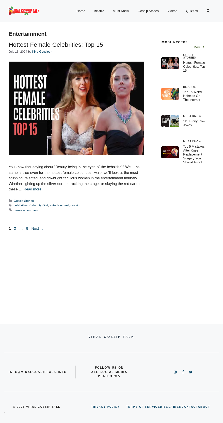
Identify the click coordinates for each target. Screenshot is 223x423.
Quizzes (192, 11)
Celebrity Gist (38, 205)
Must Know (121, 11)
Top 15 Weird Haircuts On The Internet (192, 96)
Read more (32, 189)
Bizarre (99, 11)
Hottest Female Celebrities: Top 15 (56, 44)
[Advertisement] (183, 240)
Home (80, 11)
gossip (75, 205)
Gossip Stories (148, 11)
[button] (208, 10)
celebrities (21, 205)
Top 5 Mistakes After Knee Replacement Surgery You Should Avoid (194, 154)
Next (37, 228)
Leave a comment (26, 210)
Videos (172, 11)
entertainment (59, 205)
